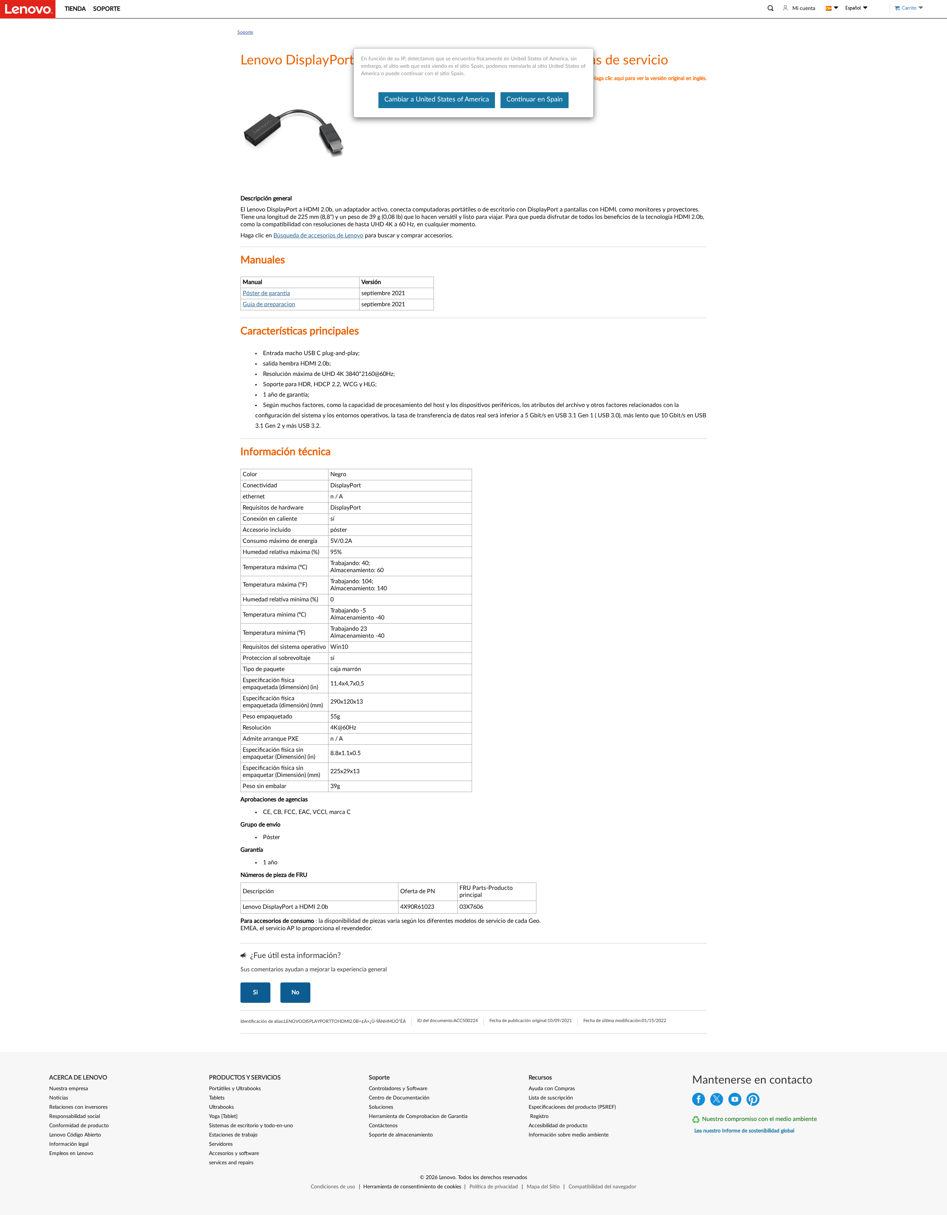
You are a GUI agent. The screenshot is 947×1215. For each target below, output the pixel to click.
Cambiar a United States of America (436, 99)
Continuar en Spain (534, 99)
